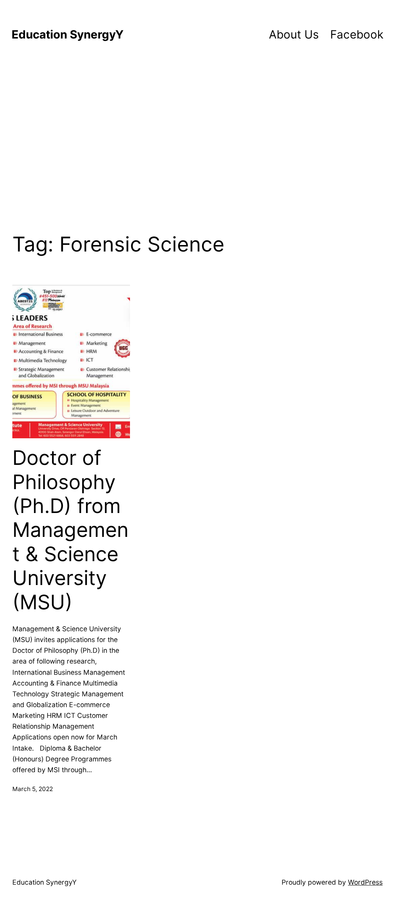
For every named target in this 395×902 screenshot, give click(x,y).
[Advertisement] (197, 137)
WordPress (365, 882)
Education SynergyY (67, 34)
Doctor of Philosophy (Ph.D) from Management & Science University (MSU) (70, 530)
